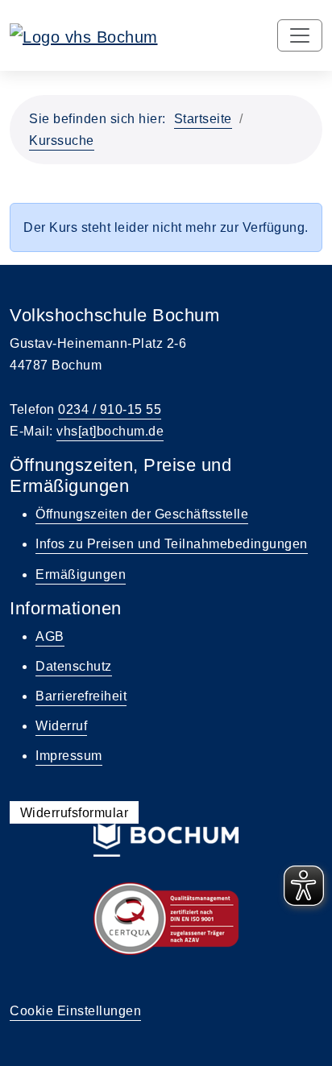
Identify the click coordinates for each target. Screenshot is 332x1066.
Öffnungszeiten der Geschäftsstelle (141, 514)
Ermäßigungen (80, 574)
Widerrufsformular (74, 813)
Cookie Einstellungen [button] (75, 1011)
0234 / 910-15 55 (109, 409)
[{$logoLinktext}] (84, 35)
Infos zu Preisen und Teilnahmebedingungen (171, 544)
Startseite (203, 119)
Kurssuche (61, 140)
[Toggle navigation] (299, 35)
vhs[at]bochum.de (110, 431)
